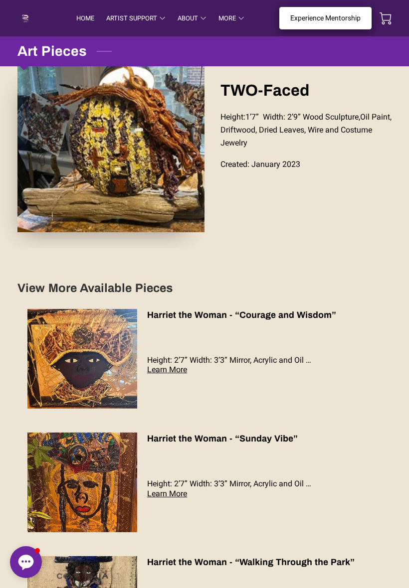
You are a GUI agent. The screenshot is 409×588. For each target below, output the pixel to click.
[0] (386, 18)
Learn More (167, 369)
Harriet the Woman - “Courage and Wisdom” (241, 315)
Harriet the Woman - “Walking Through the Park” (251, 562)
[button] (26, 562)
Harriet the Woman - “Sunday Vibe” (222, 438)
